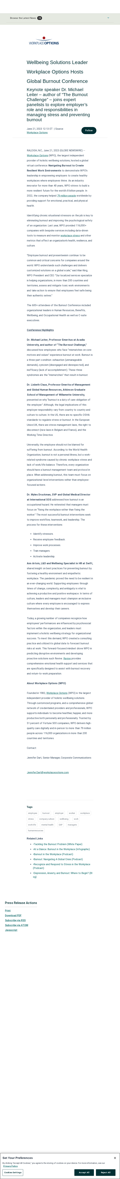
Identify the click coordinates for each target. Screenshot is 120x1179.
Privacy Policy (10, 1166)
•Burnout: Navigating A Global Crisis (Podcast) (58, 859)
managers (72, 825)
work (76, 819)
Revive (67, 658)
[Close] (115, 1158)
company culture (46, 819)
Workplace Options (37, 132)
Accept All (84, 1172)
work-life (32, 825)
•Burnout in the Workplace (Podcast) (53, 854)
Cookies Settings (12, 1172)
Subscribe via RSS (15, 920)
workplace (85, 813)
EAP (60, 825)
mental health (47, 825)
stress (31, 819)
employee (32, 813)
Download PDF (13, 915)
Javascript (11, 930)
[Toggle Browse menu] (108, 18)
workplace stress (70, 235)
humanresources (35, 830)
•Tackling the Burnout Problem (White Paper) (57, 844)
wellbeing (64, 819)
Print (8, 910)
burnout (46, 813)
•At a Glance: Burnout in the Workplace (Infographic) (61, 849)
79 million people (66, 195)
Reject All (105, 1172)
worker (72, 813)
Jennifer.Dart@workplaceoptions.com (48, 772)
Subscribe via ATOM (16, 925)
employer (59, 813)
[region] (60, 1166)
